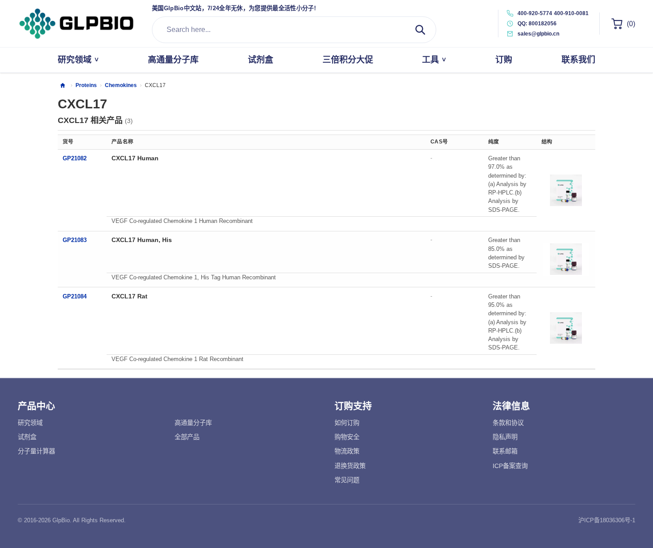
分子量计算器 (36, 451)
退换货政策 (350, 465)
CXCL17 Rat (129, 296)
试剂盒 (27, 437)
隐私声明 (505, 437)
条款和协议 (508, 422)
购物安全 (346, 437)
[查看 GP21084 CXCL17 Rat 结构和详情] (566, 328)
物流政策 (346, 451)
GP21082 (75, 158)
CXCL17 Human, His (141, 239)
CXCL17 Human (135, 158)
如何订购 (346, 422)
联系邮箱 (505, 451)
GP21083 (75, 240)
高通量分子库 (193, 422)
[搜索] (420, 30)
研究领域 (30, 422)
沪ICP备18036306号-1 (606, 520)
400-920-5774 (535, 13)
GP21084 (75, 296)
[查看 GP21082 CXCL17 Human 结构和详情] (566, 190)
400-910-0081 (571, 13)
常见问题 (346, 480)
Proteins (86, 85)
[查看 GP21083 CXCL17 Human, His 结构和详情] (566, 259)
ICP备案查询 (510, 465)
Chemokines (121, 85)
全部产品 (187, 437)
